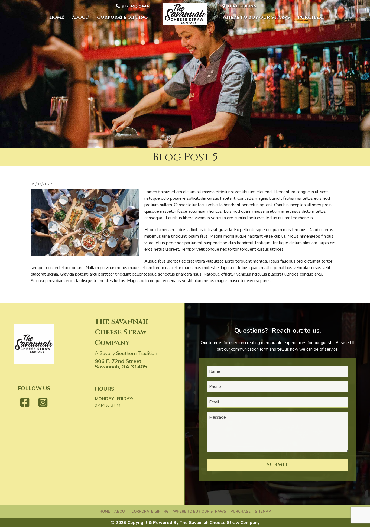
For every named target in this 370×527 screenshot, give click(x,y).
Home (56, 17)
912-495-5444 (135, 6)
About (80, 17)
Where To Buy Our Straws (256, 17)
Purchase (311, 17)
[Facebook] (24, 403)
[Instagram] (43, 403)
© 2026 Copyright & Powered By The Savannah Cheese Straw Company (185, 523)
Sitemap (263, 511)
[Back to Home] (185, 14)
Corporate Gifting (122, 17)
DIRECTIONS (241, 6)
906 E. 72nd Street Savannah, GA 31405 (121, 364)
